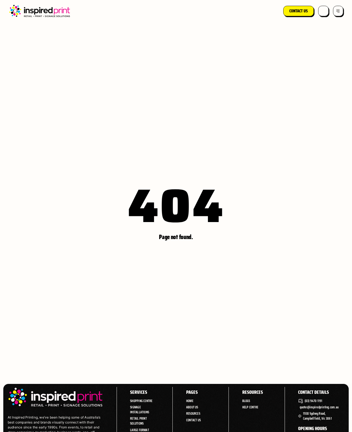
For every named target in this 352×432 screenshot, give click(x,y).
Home (189, 400)
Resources (193, 413)
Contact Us (193, 420)
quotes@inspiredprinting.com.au (319, 407)
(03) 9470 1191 (314, 400)
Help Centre (250, 407)
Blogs (246, 400)
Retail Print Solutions (138, 421)
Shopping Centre (141, 400)
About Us (192, 407)
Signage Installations (139, 410)
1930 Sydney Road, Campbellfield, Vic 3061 (317, 416)
